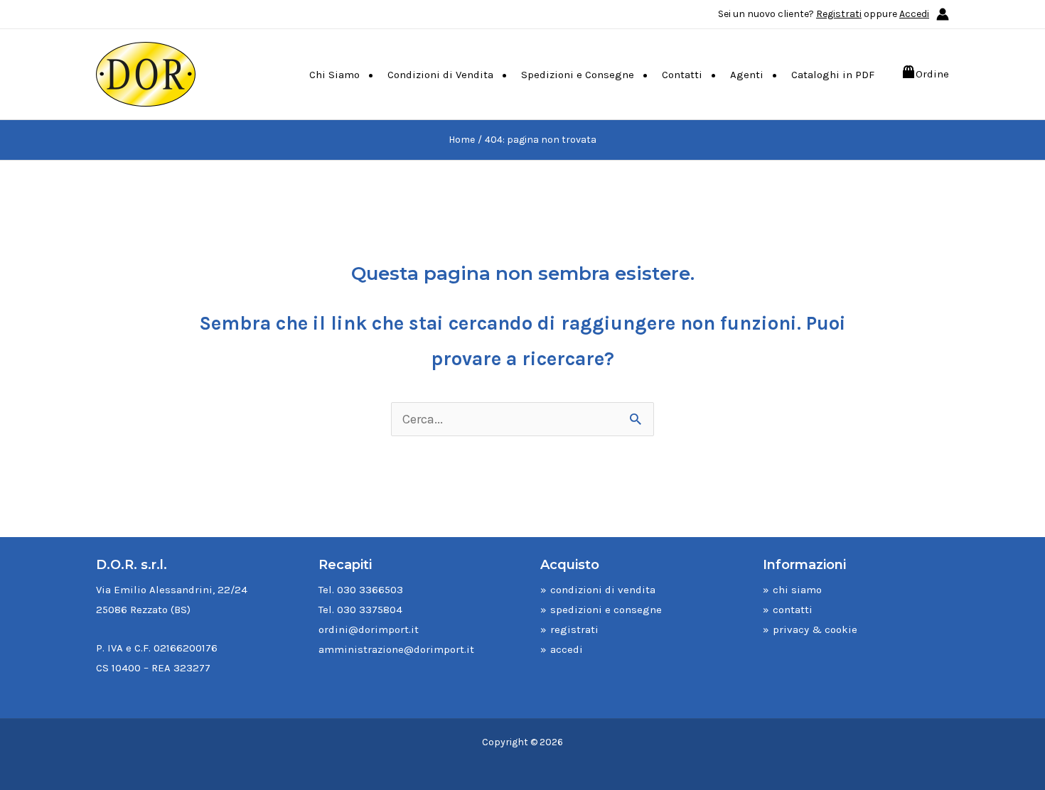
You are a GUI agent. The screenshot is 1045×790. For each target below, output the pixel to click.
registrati (574, 629)
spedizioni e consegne (606, 609)
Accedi (914, 14)
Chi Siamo (334, 74)
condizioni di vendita (602, 589)
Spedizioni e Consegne (577, 74)
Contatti (682, 74)
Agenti (746, 74)
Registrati (839, 14)
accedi (566, 649)
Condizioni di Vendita (440, 74)
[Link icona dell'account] (942, 14)
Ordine (932, 73)
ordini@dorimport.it (368, 629)
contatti (793, 609)
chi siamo (797, 589)
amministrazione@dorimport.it (396, 649)
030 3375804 (369, 609)
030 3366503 (370, 589)
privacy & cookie (815, 629)
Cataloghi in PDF (832, 74)
